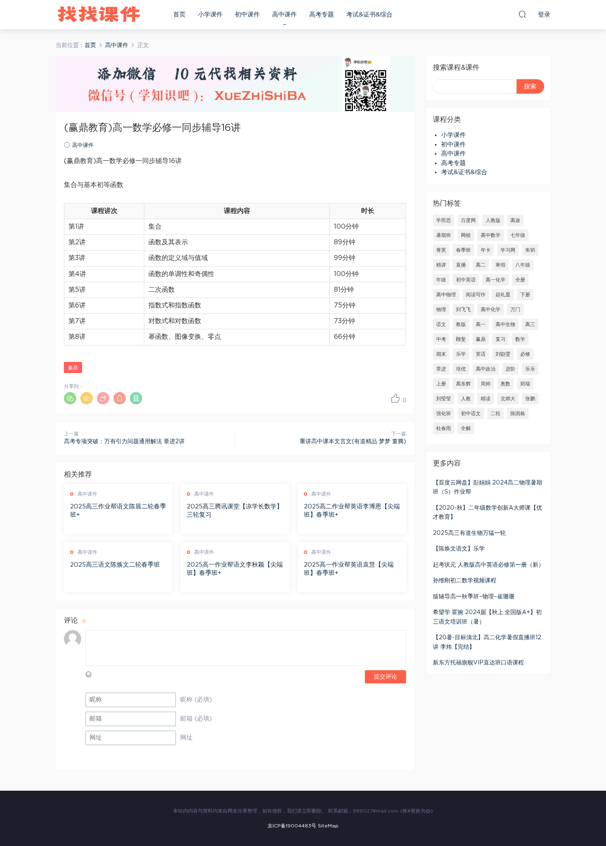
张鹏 (530, 398)
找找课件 (99, 14)
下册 (525, 294)
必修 (525, 354)
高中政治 (486, 368)
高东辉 (463, 383)
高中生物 (505, 324)
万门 (515, 309)
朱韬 (530, 250)
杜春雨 (443, 428)
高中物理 (446, 294)
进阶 (510, 368)
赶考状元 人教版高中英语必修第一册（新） (488, 565)
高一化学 (495, 279)
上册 (441, 383)
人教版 (493, 220)
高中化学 (490, 309)
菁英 (441, 250)
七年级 (517, 235)
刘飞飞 (463, 309)
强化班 (443, 413)
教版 (461, 324)
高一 (481, 324)
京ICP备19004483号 (292, 825)
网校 (466, 235)
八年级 (522, 264)
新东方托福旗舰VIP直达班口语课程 (478, 663)
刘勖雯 (503, 354)
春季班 (463, 250)
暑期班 (443, 235)
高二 (481, 264)
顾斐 (461, 339)
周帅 (486, 383)
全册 (520, 279)
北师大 (507, 398)
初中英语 (466, 279)
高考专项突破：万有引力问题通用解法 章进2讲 (124, 441)
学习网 (507, 250)
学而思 (443, 220)
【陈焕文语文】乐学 (459, 549)
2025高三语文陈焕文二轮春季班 (115, 565)
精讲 (441, 264)
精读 (486, 398)
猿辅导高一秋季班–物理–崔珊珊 (473, 597)
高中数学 (490, 235)
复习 (500, 339)
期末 (441, 354)
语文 (441, 324)
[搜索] (522, 14)
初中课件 (247, 15)
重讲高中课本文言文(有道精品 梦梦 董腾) (353, 441)
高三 (530, 324)
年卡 (486, 250)
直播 (461, 264)
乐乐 (530, 368)
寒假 (500, 264)
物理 (441, 309)
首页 (179, 15)
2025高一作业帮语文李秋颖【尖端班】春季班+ (235, 569)
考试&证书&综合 (369, 15)
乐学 (461, 354)
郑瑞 (525, 383)
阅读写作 (476, 294)
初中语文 (471, 413)
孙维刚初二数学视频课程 (464, 581)
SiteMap (328, 825)
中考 (441, 339)
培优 (461, 368)
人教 (466, 398)
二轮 (495, 413)
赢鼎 (73, 367)
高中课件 (284, 15)
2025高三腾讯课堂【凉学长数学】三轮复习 (235, 510)
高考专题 (321, 15)
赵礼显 (503, 294)
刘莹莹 (443, 398)
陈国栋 (517, 413)
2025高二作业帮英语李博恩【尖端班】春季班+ (352, 510)
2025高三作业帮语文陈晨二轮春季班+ (118, 510)
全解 (466, 428)
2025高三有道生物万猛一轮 (469, 533)
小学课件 (210, 15)
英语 (481, 354)
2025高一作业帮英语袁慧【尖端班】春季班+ (349, 569)
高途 (515, 220)
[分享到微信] (70, 398)
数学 (520, 339)
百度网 (468, 220)
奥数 (505, 383)
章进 (441, 368)
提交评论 (385, 677)
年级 (441, 279)
